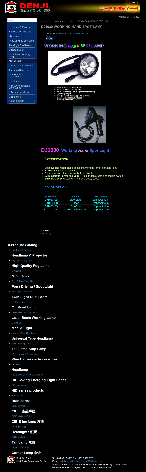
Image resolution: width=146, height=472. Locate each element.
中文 (137, 3)
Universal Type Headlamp (22, 65)
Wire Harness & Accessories (17, 75)
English (132, 3)
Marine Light (15, 61)
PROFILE (135, 17)
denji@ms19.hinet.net (69, 461)
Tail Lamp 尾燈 (18, 437)
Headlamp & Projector (20, 27)
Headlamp (14, 81)
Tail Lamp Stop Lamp (19, 70)
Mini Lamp (14, 36)
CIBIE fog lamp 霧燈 (21, 416)
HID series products (19, 92)
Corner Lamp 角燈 (20, 447)
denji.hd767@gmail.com (92, 461)
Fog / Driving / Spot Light (21, 41)
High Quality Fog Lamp (20, 31)
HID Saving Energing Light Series (19, 87)
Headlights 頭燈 (19, 426)
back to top (46, 233)
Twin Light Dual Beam (20, 45)
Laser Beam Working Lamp (19, 55)
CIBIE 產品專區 (17, 101)
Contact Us (124, 17)
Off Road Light (16, 50)
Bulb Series (15, 97)
